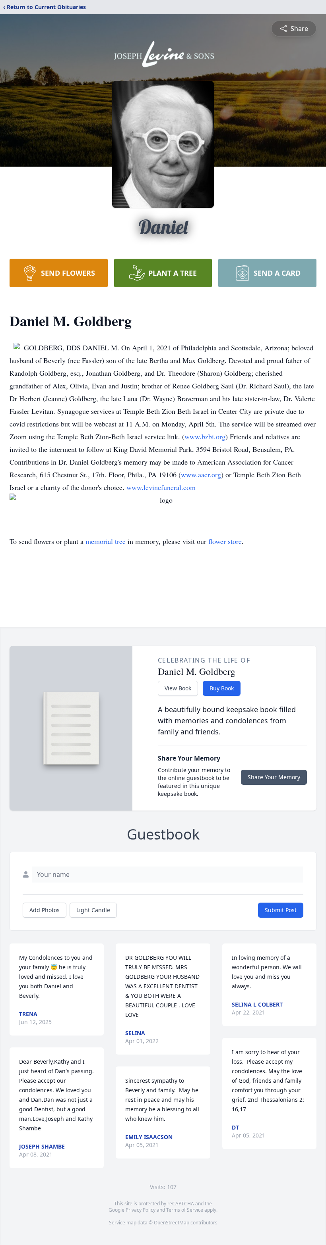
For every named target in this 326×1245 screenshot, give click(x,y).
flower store (225, 541)
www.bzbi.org (204, 436)
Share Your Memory (274, 777)
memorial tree (105, 541)
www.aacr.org (201, 474)
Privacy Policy (140, 1210)
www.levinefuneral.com (161, 487)
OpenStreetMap (171, 1222)
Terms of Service (184, 1210)
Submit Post (281, 910)
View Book (178, 688)
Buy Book (222, 688)
